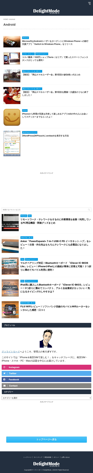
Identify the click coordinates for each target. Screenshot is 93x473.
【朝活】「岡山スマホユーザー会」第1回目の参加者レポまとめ (51, 74)
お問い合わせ (65, 457)
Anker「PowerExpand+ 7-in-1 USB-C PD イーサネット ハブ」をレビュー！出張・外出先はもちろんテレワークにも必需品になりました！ (55, 244)
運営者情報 (47, 457)
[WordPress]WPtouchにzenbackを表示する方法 (45, 135)
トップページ (27, 457)
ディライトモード (11, 351)
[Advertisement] (46, 189)
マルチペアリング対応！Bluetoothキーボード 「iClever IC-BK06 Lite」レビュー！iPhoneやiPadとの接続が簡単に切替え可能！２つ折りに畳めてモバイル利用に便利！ (55, 266)
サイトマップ (38, 457)
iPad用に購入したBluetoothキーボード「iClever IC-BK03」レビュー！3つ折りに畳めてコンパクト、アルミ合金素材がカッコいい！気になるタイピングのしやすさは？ (55, 288)
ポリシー (56, 457)
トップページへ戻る (46, 439)
